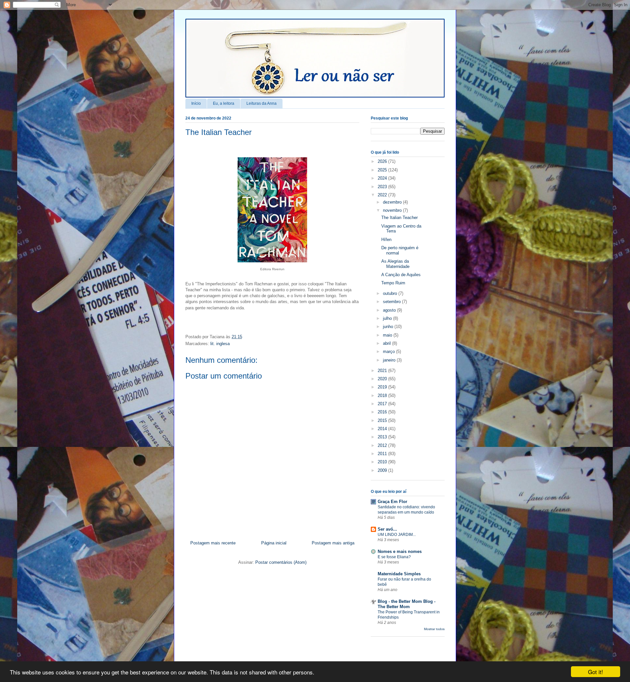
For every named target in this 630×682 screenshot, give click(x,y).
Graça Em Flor (392, 501)
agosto (390, 310)
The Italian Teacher (218, 132)
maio (388, 335)
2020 (383, 378)
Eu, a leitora (223, 103)
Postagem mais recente (213, 542)
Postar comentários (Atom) (280, 562)
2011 (383, 453)
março (389, 351)
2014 (383, 428)
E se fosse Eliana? (394, 557)
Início (196, 103)
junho (388, 326)
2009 (383, 470)
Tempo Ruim (393, 282)
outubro (390, 293)
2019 (383, 387)
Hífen (386, 239)
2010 (383, 461)
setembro (392, 301)
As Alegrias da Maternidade (395, 264)
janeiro (390, 360)
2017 (383, 403)
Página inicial (273, 542)
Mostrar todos (434, 629)
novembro (393, 210)
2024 (383, 178)
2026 (383, 161)
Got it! (595, 672)
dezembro (393, 202)
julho (388, 318)
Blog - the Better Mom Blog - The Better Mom (406, 604)
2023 (383, 186)
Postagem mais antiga (333, 542)
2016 (383, 411)
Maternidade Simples (399, 573)
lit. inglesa (220, 343)
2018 (383, 395)
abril (387, 343)
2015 (383, 420)
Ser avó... (387, 529)
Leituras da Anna (261, 103)
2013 (383, 436)
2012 (383, 445)
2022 (383, 194)
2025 (383, 169)
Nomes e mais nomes (400, 551)
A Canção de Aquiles (401, 274)
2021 (383, 370)
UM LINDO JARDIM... (397, 534)
